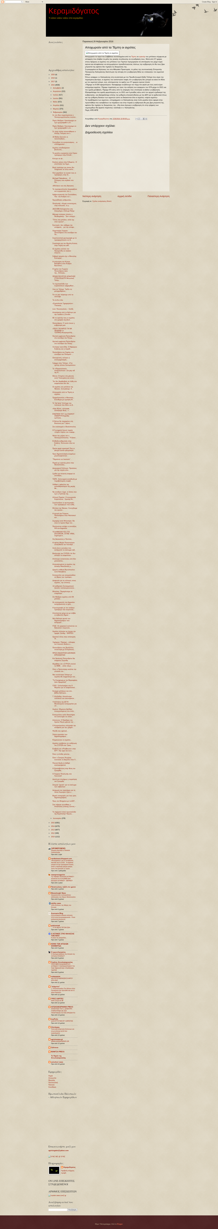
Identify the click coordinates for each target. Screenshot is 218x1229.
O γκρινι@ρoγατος (58, 952)
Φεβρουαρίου (58, 112)
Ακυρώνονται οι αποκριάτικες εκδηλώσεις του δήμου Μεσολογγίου (63, 896)
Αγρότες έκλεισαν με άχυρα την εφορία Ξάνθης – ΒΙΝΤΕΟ (64, 632)
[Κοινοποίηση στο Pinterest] (146, 119)
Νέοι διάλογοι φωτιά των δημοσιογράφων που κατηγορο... (61, 620)
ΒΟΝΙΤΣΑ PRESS (57, 1052)
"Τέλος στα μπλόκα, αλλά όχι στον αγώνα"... (63, 221)
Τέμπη (133, 57)
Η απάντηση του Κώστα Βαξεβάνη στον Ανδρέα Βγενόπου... (62, 263)
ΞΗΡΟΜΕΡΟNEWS (58, 848)
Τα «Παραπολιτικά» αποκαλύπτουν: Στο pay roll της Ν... (63, 370)
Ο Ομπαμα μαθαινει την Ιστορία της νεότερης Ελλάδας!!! (63, 955)
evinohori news (57, 1062)
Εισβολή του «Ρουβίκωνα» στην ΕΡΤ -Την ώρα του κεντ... (64, 750)
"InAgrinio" (55, 987)
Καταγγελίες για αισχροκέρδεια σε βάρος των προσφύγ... (63, 576)
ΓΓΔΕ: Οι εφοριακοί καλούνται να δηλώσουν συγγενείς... (64, 627)
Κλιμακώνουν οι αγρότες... (62, 740)
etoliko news (56, 903)
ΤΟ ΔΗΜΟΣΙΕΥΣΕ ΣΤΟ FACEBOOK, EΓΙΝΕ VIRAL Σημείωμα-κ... (63, 534)
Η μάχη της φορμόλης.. (59, 938)
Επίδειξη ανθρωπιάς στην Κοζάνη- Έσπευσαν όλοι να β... (63, 443)
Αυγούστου (57, 91)
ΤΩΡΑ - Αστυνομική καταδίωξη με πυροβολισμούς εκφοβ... (64, 480)
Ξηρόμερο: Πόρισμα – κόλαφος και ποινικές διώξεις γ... (63, 643)
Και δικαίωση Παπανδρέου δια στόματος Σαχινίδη (63, 659)
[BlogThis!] (139, 119)
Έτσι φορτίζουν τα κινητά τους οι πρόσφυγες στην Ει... (64, 174)
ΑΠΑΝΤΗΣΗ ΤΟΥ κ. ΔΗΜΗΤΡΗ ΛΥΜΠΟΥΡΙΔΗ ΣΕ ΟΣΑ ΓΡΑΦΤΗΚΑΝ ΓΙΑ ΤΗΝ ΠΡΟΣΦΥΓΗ (63, 1011)
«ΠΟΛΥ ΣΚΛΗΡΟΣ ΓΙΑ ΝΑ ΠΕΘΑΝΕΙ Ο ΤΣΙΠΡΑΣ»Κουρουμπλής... (63, 330)
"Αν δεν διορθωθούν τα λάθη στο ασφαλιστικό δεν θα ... (64, 382)
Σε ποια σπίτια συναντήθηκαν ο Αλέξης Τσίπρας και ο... (64, 132)
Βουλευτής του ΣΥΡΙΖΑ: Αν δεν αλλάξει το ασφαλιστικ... (63, 554)
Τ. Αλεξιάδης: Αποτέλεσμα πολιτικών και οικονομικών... (64, 697)
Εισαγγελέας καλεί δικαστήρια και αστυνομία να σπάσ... (63, 716)
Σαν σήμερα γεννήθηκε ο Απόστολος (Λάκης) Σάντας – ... (64, 806)
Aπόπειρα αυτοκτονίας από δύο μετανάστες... (64, 560)
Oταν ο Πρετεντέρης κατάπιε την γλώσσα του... (64, 670)
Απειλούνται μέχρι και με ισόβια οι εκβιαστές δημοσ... (64, 614)
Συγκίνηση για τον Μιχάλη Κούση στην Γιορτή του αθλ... (64, 244)
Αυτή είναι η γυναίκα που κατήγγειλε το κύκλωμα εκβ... (64, 549)
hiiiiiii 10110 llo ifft (57, 1001)
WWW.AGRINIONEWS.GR (60, 1041)
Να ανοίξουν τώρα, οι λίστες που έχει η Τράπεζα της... (64, 493)
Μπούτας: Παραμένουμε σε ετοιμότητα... (62, 592)
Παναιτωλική (53, 1082)
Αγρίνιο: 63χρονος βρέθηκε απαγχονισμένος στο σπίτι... (63, 710)
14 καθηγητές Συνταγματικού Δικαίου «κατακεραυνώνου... (64, 587)
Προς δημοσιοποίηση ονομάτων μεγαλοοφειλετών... (63, 455)
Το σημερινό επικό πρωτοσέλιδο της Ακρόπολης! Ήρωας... (64, 813)
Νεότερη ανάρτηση (92, 196)
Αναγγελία (52, 1078)
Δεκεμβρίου (57, 88)
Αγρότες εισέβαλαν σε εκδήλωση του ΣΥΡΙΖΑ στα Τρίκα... (64, 744)
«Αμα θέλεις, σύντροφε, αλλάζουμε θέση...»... (61, 409)
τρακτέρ (142, 57)
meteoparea (55, 976)
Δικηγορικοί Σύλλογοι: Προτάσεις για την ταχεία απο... (64, 469)
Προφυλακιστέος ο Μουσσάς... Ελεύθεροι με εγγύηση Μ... (63, 398)
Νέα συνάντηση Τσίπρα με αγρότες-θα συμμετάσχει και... (64, 676)
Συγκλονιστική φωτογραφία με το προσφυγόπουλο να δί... (64, 239)
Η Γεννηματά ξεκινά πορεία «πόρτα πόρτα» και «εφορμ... (64, 431)
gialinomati (55, 926)
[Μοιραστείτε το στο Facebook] (144, 119)
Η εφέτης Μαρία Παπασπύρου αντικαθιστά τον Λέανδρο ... (63, 543)
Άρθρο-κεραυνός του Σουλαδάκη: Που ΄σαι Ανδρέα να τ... (64, 195)
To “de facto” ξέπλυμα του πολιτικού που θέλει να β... (63, 404)
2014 (53, 826)
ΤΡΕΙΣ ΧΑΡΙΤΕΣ (57, 999)
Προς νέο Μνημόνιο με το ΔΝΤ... (64, 801)
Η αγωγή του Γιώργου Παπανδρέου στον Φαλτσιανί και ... (64, 515)
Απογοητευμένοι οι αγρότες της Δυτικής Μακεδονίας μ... (63, 565)
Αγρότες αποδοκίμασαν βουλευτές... (61, 149)
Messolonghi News (58, 893)
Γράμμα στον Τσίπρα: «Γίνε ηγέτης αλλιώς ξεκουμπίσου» (64, 364)
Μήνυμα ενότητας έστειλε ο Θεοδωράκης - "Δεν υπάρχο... (64, 215)
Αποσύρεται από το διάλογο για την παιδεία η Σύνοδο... (64, 313)
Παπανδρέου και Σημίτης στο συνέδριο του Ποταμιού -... (63, 353)
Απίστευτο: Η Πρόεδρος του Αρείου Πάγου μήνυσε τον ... (63, 721)
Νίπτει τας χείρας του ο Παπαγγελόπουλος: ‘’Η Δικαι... (64, 436)
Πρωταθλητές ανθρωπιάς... (62, 200)
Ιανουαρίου (57, 818)
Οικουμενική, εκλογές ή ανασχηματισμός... (61, 359)
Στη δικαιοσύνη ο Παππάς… (62, 539)
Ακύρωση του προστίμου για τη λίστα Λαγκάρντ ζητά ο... (63, 791)
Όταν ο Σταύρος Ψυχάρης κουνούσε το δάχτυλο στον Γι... (64, 758)
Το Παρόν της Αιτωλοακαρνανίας (58, 1057)
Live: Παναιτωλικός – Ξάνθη (62, 309)
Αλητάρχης (55, 1027)
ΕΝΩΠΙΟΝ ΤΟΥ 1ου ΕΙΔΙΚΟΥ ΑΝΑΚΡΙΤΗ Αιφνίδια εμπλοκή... (63, 416)
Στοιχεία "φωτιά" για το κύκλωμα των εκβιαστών (64, 786)
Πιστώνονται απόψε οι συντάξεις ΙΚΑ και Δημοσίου (64, 527)
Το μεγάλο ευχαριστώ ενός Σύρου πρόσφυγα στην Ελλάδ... (64, 154)
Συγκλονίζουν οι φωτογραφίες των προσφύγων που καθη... (64, 504)
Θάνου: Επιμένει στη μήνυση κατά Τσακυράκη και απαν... (64, 377)
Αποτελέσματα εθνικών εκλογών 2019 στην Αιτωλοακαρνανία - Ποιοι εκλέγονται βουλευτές (63, 917)
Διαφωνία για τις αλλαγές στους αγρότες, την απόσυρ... (64, 581)
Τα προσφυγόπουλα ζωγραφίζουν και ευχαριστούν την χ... (64, 190)
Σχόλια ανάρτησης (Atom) (101, 201)
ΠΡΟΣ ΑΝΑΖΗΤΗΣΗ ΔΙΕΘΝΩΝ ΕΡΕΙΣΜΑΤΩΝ (63, 654)
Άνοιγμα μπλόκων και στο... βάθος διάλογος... (62, 692)
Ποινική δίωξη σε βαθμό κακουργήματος (61, 764)
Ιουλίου (56, 95)
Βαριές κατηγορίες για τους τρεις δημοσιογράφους (64, 796)
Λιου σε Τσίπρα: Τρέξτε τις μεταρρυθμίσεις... (62, 290)
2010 (53, 837)
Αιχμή (50, 1076)
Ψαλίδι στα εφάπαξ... (60, 731)
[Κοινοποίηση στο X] (141, 119)
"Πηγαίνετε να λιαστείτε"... (62, 459)
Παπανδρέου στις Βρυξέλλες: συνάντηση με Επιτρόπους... (63, 648)
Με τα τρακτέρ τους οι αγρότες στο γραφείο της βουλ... (63, 319)
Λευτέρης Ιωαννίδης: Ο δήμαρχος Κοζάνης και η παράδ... (64, 348)
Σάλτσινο (54, 1047)
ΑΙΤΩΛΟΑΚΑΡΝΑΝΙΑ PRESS (62, 1007)
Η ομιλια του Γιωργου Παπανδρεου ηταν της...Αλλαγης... (60, 271)
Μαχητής (51, 1080)
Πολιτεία (51, 1085)
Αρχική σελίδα (124, 196)
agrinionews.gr (57, 1039)
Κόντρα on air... (58, 158)
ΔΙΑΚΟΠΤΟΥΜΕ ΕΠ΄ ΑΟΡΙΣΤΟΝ (62, 1021)
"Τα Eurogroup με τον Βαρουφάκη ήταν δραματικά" (64, 681)
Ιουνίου (56, 98)
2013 (53, 830)
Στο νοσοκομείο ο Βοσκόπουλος (64, 427)
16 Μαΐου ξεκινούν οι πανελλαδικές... (60, 138)
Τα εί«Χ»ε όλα (57, 300)
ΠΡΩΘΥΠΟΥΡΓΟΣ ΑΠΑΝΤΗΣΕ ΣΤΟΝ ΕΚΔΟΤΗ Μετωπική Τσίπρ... (63, 278)
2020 (53, 75)
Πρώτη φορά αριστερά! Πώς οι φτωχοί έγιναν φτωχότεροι (63, 449)
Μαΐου (55, 102)
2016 (53, 85)
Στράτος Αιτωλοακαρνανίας (62, 962)
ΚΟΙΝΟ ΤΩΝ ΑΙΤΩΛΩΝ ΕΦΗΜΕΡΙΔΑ (59, 945)
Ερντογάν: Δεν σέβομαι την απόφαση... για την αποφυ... (63, 226)
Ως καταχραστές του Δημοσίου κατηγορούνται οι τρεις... (63, 603)
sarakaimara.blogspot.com (61, 859)
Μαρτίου (56, 109)
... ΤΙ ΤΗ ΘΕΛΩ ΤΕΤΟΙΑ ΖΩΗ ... (61, 927)
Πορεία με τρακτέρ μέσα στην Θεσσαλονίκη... (63, 464)
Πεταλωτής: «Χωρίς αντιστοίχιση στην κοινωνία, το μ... (64, 204)
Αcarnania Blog (57, 913)
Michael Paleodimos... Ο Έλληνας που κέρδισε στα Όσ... (63, 180)
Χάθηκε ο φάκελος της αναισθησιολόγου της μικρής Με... (63, 486)
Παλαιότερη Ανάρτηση (159, 196)
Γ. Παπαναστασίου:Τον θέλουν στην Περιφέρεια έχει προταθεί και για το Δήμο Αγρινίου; (63, 990)
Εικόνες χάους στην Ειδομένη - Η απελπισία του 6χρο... (64, 163)
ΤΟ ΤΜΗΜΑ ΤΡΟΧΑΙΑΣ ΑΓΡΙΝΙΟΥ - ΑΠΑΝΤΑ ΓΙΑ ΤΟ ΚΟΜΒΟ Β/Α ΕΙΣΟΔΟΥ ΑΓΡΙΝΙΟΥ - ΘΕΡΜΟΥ (63, 879)
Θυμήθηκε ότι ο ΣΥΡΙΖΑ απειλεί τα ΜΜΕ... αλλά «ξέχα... (64, 665)
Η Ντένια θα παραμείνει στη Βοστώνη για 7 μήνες (62, 422)
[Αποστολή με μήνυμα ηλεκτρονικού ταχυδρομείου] (136, 119)
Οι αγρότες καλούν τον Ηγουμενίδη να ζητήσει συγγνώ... (61, 251)
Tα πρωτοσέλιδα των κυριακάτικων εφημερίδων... (63, 285)
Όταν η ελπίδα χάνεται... (61, 754)
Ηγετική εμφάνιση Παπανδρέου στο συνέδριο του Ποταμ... (63, 337)
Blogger (119, 1224)
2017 (53, 81)
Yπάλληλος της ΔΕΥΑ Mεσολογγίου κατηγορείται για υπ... (64, 704)
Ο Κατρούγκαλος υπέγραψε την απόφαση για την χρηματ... (64, 726)
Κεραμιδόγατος (73, 11)
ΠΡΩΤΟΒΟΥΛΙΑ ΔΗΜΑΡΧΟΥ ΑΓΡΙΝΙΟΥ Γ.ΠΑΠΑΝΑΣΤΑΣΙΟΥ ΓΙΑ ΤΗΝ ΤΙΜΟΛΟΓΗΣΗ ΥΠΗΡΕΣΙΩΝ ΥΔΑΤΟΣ (63, 967)
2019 (53, 78)
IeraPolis (54, 1019)
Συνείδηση (52, 1087)
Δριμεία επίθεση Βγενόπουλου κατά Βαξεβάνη (63, 571)
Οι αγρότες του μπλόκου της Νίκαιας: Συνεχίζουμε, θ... (62, 388)
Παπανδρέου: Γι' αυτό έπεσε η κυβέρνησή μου (63, 324)
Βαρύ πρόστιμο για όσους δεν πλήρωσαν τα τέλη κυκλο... (63, 168)
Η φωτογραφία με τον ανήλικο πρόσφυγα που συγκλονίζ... (63, 609)
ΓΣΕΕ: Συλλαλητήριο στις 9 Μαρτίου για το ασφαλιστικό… (64, 686)
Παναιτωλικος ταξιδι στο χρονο (63, 887)
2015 (53, 823)
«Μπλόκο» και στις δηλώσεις (63, 186)
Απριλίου (56, 105)
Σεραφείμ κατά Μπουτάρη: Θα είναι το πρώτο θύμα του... (63, 522)
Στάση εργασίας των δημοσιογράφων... (60, 735)
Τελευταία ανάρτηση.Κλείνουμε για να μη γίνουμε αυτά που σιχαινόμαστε (62, 1031)
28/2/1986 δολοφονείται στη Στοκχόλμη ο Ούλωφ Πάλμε (63, 210)
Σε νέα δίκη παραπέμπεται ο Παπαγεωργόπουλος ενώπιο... (64, 116)
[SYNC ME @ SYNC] (56, 1156)
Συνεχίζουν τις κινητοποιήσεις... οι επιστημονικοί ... (64, 143)
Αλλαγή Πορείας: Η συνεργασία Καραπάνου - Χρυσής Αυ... (64, 498)
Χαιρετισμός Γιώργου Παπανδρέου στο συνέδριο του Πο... (64, 233)
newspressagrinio (58, 875)
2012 (53, 833)
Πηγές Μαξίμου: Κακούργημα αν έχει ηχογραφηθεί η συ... (64, 121)
